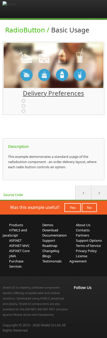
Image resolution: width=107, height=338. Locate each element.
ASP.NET (15, 240)
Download (50, 230)
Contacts (83, 230)
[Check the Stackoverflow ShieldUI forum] (88, 298)
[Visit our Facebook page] (77, 298)
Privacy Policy (86, 250)
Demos (47, 225)
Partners (82, 235)
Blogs (46, 256)
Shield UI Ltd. (51, 325)
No (89, 207)
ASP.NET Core (19, 250)
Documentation (54, 235)
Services (15, 266)
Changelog (50, 250)
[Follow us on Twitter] (77, 304)
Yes (73, 207)
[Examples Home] (23, 9)
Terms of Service (88, 245)
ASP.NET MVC (19, 245)
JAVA (12, 256)
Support (48, 240)
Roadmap (49, 245)
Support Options (89, 240)
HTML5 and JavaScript (15, 233)
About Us (83, 225)
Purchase (16, 261)
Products (16, 225)
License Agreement (78, 258)
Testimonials (52, 261)
